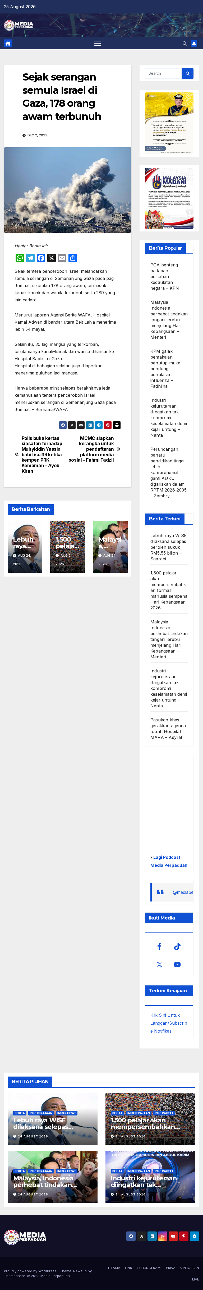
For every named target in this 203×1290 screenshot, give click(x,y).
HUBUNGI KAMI (149, 1268)
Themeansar (14, 1276)
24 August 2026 (33, 1136)
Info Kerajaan (41, 1113)
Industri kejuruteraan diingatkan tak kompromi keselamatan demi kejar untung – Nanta (168, 418)
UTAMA (114, 1268)
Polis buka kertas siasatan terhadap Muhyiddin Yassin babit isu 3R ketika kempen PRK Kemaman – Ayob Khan (42, 455)
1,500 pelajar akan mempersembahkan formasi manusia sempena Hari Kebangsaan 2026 (168, 590)
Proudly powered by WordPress (30, 1271)
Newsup (80, 1271)
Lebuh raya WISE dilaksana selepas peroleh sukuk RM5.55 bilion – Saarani (168, 547)
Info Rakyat (66, 1113)
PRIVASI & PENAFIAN (182, 1268)
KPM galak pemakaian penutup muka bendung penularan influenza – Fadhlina (165, 369)
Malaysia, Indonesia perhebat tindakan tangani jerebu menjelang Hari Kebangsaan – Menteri (169, 320)
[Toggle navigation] (97, 43)
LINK (128, 1268)
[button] (185, 43)
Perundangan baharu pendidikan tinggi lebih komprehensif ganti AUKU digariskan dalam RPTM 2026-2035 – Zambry (168, 472)
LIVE (195, 1279)
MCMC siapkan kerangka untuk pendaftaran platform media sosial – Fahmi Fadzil (91, 449)
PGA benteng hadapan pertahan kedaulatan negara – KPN (164, 276)
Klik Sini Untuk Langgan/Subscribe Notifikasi (168, 1023)
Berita (20, 1113)
